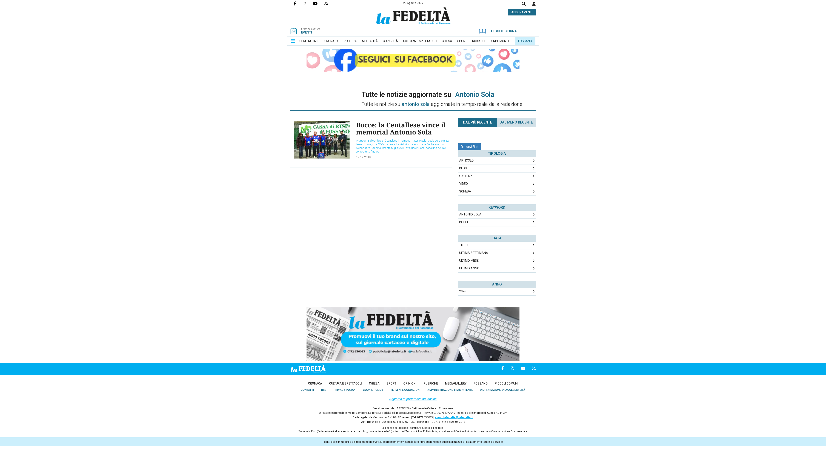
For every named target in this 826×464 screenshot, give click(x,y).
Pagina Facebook (298, 3)
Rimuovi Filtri (469, 146)
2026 (462, 291)
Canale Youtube (318, 3)
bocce (464, 222)
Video (463, 184)
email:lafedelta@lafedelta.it (454, 417)
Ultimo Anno (469, 268)
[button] (534, 3)
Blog (463, 168)
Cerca (524, 4)
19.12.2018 (363, 157)
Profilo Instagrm (308, 3)
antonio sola (470, 214)
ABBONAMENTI (521, 12)
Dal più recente (477, 122)
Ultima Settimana (473, 253)
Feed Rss (329, 3)
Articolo (466, 160)
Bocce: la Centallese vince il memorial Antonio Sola (400, 128)
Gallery (465, 176)
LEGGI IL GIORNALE (505, 31)
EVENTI (306, 32)
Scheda (465, 191)
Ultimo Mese (469, 261)
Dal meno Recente (516, 122)
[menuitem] (308, 41)
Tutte (464, 245)
